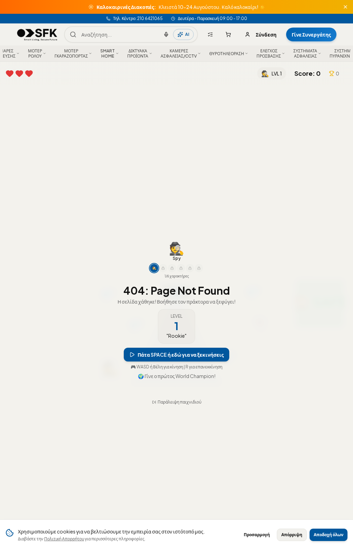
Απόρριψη (291, 534)
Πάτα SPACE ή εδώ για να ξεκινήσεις (181, 362)
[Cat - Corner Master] (190, 276)
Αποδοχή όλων (328, 534)
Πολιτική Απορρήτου (64, 538)
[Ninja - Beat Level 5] (163, 276)
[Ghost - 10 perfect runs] (172, 276)
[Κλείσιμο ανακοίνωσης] (345, 7)
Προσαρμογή (257, 534)
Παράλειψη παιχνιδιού (179, 394)
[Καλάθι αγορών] (228, 34)
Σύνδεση (266, 34)
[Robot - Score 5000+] (181, 276)
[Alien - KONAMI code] (199, 276)
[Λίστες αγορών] (210, 34)
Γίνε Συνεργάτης (311, 34)
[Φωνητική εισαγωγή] (166, 34)
